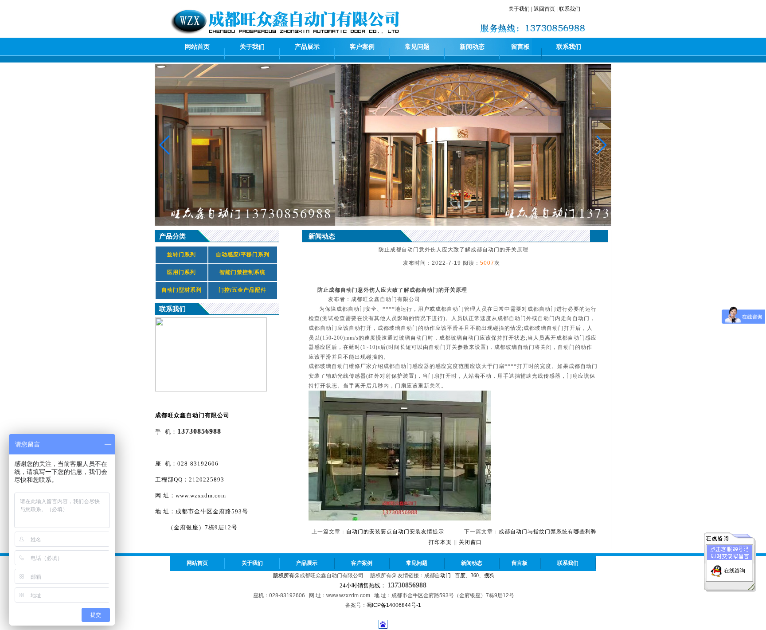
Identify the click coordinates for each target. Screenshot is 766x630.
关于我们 (519, 9)
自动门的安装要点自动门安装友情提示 (395, 531)
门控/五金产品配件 (242, 290)
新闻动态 (472, 46)
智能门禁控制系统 (242, 272)
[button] (601, 145)
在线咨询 (734, 570)
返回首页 (544, 9)
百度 (460, 575)
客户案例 (362, 46)
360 (475, 575)
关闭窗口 (470, 542)
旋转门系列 (181, 254)
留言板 (520, 46)
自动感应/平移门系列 (243, 254)
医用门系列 (181, 272)
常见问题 (417, 46)
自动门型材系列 (181, 290)
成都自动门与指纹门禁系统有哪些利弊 (548, 531)
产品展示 (307, 46)
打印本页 (440, 542)
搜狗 (489, 575)
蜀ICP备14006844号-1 (394, 605)
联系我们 (569, 9)
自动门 (443, 575)
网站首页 (197, 46)
